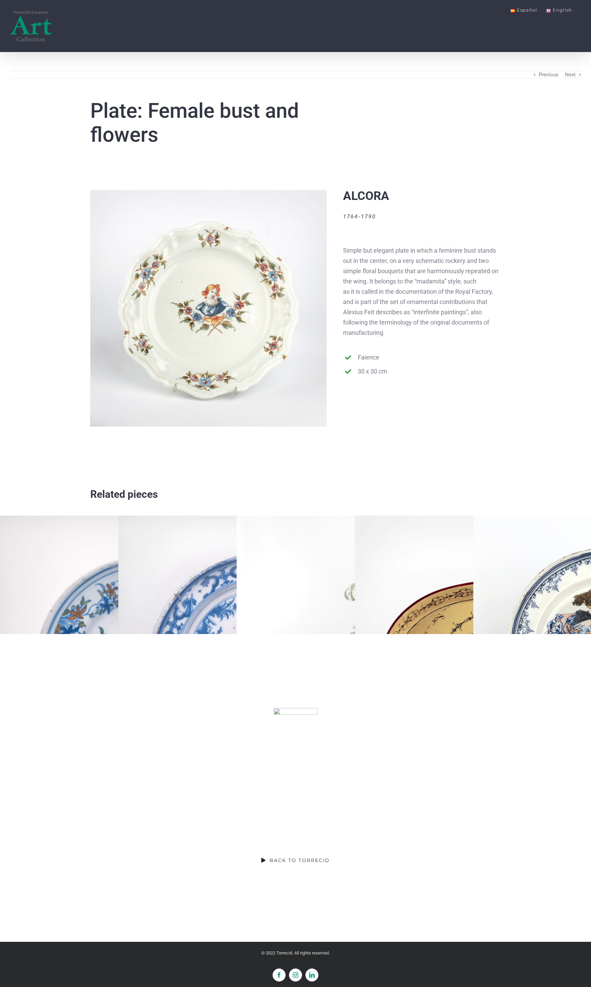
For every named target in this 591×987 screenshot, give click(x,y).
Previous (549, 75)
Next (570, 75)
